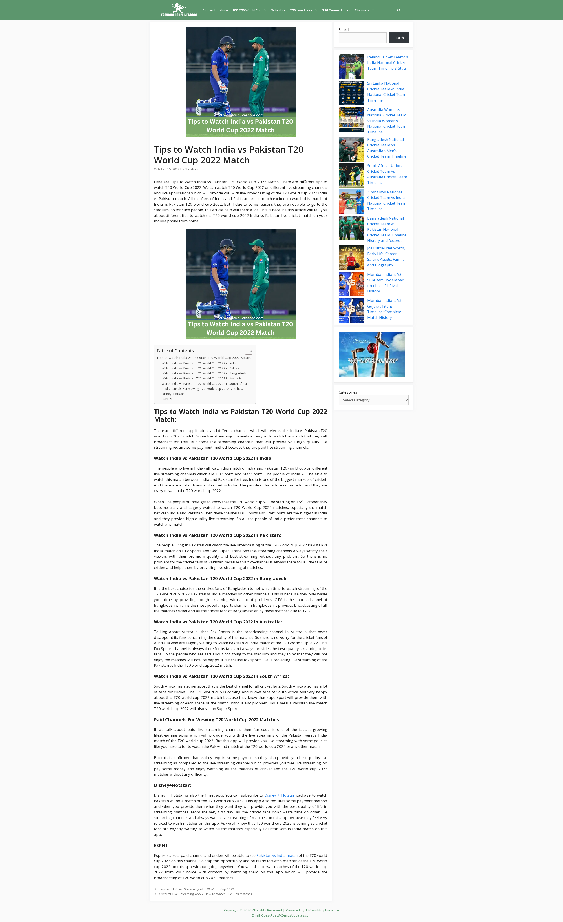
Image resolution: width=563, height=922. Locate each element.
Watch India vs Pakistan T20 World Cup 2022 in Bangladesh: (204, 373)
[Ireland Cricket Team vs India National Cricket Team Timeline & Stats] (351, 67)
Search (344, 29)
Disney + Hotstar (279, 795)
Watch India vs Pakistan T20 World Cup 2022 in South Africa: (204, 383)
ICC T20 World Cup (247, 10)
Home (224, 10)
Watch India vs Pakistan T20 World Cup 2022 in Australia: (202, 378)
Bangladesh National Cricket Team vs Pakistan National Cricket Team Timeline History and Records (386, 229)
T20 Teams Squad (336, 10)
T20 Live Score (301, 10)
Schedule (278, 10)
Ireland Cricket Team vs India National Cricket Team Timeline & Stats (387, 62)
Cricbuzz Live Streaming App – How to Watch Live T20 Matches (205, 894)
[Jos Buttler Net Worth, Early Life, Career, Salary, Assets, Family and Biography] (351, 258)
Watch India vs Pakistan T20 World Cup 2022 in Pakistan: (202, 368)
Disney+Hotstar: (173, 394)
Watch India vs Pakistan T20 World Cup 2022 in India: (199, 363)
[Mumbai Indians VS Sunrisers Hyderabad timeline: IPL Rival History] (351, 285)
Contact (208, 10)
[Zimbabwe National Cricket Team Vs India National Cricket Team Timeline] (351, 202)
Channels (362, 10)
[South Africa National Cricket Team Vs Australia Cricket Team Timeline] (351, 176)
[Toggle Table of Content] (246, 351)
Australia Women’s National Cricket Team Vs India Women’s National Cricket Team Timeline (386, 120)
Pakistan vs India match (277, 855)
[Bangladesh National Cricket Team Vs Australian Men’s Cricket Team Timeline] (351, 150)
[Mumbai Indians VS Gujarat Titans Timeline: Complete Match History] (351, 311)
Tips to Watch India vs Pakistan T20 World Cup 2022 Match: (203, 357)
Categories (348, 392)
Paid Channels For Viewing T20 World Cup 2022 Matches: (202, 389)
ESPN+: (167, 399)
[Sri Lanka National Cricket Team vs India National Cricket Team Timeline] (351, 94)
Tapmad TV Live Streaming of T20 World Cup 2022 (196, 889)
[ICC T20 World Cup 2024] (179, 10)
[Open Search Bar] (398, 10)
